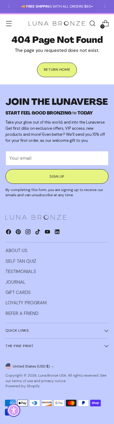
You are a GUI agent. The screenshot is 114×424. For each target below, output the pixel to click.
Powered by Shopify (22, 386)
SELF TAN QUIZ (20, 261)
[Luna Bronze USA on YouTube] (48, 233)
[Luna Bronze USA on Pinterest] (18, 233)
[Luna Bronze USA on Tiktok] (38, 233)
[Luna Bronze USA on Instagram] (28, 233)
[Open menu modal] (8, 23)
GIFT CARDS (18, 292)
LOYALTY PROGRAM (26, 303)
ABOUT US (16, 251)
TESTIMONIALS (20, 271)
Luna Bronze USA (52, 375)
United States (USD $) (31, 366)
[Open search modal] (92, 23)
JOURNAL (15, 282)
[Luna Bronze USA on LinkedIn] (57, 233)
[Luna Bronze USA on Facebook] (9, 233)
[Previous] (9, 6)
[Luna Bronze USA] (57, 23)
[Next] (105, 6)
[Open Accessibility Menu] (14, 410)
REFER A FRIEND (21, 313)
